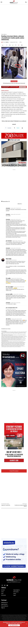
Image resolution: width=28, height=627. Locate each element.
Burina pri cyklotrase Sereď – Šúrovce (14, 83)
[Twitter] (9, 45)
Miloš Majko (8, 258)
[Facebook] (6, 45)
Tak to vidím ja (3, 34)
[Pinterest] (18, 45)
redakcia (7, 42)
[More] (22, 128)
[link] (5, 90)
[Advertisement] (14, 19)
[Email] (21, 45)
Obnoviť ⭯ (20, 203)
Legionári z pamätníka (5, 505)
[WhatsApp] (12, 45)
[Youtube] (7, 585)
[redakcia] (2, 42)
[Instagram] (5, 585)
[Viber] (15, 45)
